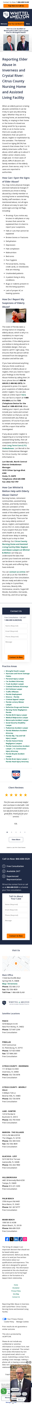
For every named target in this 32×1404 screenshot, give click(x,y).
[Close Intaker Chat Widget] (30, 1362)
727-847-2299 (14, 1029)
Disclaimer (16, 1288)
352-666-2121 (14, 986)
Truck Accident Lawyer (15, 684)
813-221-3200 (14, 1186)
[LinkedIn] (16, 1239)
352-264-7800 (14, 1165)
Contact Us (16, 1297)
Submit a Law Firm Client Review (16, 847)
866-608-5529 (14, 1228)
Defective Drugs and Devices (17, 707)
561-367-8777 (14, 1207)
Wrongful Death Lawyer (15, 671)
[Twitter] (12, 1239)
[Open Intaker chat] (13, 1403)
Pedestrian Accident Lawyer (17, 728)
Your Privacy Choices (15, 1319)
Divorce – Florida (12, 697)
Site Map (16, 1294)
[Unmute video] (20, 1380)
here (24, 395)
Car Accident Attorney (15, 681)
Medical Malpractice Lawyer (17, 717)
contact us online (17, 572)
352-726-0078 (14, 1074)
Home (16, 1285)
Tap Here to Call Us (16, 6)
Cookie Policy (9, 1322)
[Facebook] (7, 1239)
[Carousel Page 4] (20, 832)
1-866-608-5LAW (18, 992)
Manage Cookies (22, 1322)
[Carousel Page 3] (16, 832)
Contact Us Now (16, 657)
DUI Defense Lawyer (14, 689)
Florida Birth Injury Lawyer (16, 715)
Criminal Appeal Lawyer (15, 699)
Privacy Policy (16, 1291)
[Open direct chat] (27, 1362)
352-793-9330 (14, 1120)
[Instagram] (25, 1239)
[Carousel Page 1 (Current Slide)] (7, 832)
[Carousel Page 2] (11, 832)
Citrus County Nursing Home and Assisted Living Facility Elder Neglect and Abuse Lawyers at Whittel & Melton (16, 547)
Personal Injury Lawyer (15, 679)
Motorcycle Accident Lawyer (17, 720)
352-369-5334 (14, 1141)
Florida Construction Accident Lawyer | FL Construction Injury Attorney (18, 748)
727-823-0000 (14, 1050)
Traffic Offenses (12, 692)
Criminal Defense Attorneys (17, 686)
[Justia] (20, 1239)
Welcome (4, 24)
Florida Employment (14, 694)
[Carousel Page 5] (25, 832)
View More (16, 839)
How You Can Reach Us (16, 24)
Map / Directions (9, 983)
